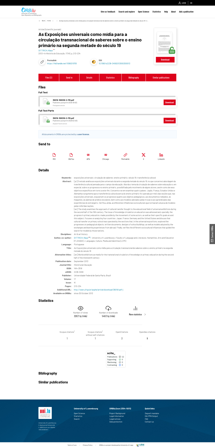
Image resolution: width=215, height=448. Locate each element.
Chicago (105, 159)
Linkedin (161, 159)
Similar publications (161, 77)
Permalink (125, 159)
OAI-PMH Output (151, 416)
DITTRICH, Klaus (81, 237)
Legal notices (114, 419)
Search (77, 419)
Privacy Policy (87, 445)
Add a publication (186, 11)
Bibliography (134, 77)
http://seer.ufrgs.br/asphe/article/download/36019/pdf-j (98, 289)
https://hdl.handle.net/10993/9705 (62, 63)
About (173, 11)
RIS (54, 159)
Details (89, 77)
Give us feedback (108, 11)
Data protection (115, 422)
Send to (69, 77)
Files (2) (48, 77)
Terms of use (71, 445)
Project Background (117, 413)
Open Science (143, 11)
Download (165, 59)
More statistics (135, 314)
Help (166, 11)
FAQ (146, 419)
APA (88, 159)
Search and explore (126, 11)
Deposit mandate (152, 413)
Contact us (149, 422)
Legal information (116, 416)
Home (49, 20)
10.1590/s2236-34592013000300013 (114, 63)
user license (83, 134)
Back (43, 20)
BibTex (71, 159)
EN (191, 3)
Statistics (156, 11)
